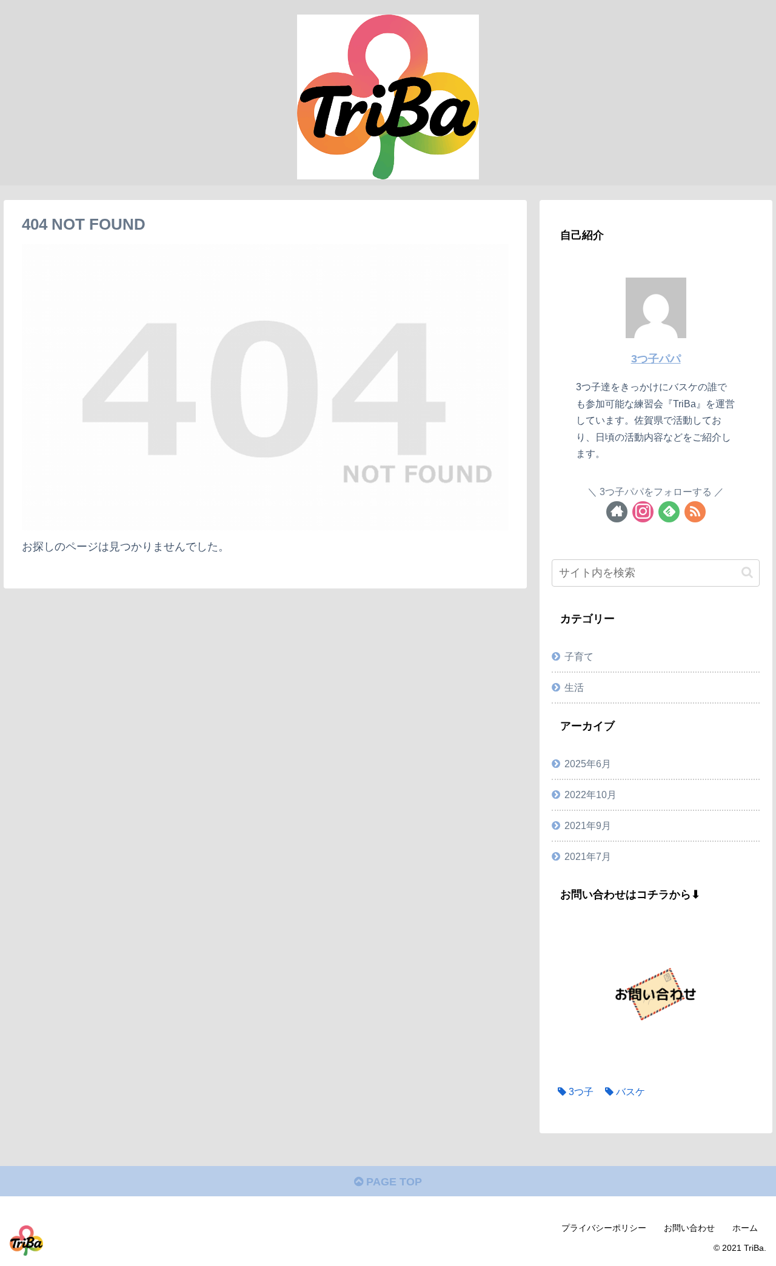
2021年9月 (587, 825)
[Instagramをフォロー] (643, 511)
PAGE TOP (392, 1182)
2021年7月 (587, 856)
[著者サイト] (616, 511)
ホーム (745, 1228)
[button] (747, 572)
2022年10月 (590, 794)
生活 (574, 687)
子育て (579, 656)
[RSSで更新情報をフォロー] (695, 511)
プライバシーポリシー (603, 1228)
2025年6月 (587, 763)
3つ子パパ (656, 359)
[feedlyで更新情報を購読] (669, 511)
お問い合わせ (689, 1228)
